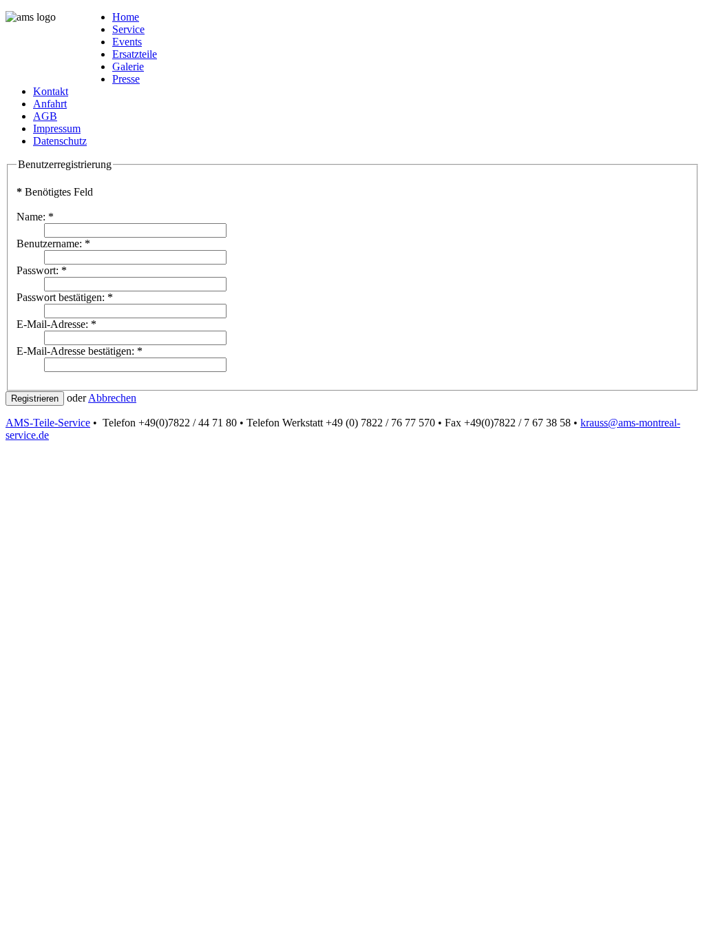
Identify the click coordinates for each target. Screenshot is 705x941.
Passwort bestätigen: (65, 297)
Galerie (128, 66)
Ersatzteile (134, 54)
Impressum (57, 128)
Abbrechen (112, 398)
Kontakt (50, 91)
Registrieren (35, 398)
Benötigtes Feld (55, 192)
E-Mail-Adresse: (56, 324)
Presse (126, 79)
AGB (45, 116)
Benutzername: (53, 243)
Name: (35, 217)
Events (127, 42)
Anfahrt (50, 104)
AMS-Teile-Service (48, 422)
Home (125, 17)
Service (128, 29)
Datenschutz (60, 141)
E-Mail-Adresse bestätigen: (80, 351)
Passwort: (42, 270)
